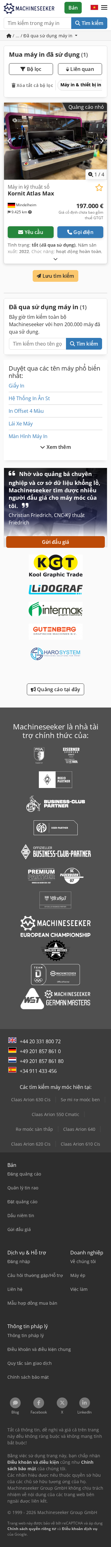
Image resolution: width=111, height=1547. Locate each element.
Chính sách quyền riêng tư (31, 1528)
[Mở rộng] (55, 259)
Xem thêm (58, 447)
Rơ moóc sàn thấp (34, 1129)
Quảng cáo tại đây (58, 689)
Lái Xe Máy (21, 423)
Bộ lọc (34, 69)
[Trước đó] (9, 141)
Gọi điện (83, 232)
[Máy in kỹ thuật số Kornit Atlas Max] (55, 141)
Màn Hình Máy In (28, 436)
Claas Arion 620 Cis (31, 1144)
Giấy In (16, 385)
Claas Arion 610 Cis (80, 1144)
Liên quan (81, 69)
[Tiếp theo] (101, 141)
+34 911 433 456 (38, 1071)
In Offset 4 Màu (26, 411)
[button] (104, 8)
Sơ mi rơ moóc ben (80, 1099)
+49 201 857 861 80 (42, 1061)
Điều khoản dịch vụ (79, 1528)
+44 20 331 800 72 (40, 1041)
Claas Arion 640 (79, 1129)
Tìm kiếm (91, 23)
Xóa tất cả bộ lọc (34, 85)
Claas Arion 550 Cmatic (55, 1114)
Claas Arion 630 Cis (31, 1099)
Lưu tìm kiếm (57, 276)
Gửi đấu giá (55, 542)
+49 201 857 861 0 (40, 1051)
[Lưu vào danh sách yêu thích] (99, 187)
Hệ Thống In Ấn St (29, 398)
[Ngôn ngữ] (94, 8)
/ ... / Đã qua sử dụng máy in (42, 36)
